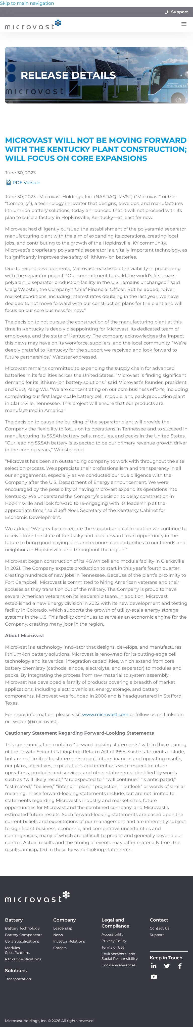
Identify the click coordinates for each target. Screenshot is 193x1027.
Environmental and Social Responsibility (120, 956)
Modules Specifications (17, 950)
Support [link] (179, 12)
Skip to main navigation (27, 3)
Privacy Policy (114, 941)
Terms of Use (113, 947)
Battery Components (23, 935)
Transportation (18, 979)
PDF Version (26, 182)
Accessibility (112, 934)
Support (157, 935)
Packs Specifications (23, 959)
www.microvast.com (105, 714)
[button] (184, 24)
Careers (60, 948)
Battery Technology (22, 928)
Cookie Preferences (118, 965)
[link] (154, 967)
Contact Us (159, 928)
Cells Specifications (22, 941)
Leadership (62, 928)
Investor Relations (69, 941)
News (58, 935)
